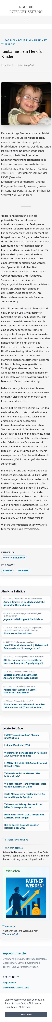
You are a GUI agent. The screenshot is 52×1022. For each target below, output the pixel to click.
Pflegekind (15, 151)
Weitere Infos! (10, 934)
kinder (8, 570)
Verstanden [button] (26, 1014)
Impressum (9, 982)
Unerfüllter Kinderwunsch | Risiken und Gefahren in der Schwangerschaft (25, 647)
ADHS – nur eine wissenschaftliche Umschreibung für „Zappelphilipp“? (23, 662)
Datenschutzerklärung (16, 987)
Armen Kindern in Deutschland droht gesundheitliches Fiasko (24, 604)
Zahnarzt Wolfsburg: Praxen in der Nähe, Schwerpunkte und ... (23, 806)
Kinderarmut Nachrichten (17, 633)
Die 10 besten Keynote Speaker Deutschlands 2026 (21, 826)
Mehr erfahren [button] (26, 1007)
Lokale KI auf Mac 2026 (17, 745)
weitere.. (25, 570)
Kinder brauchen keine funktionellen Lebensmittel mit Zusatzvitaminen (24, 706)
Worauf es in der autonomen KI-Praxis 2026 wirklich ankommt (25, 754)
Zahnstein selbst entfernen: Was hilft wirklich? (22, 775)
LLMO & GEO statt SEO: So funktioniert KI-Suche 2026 (25, 764)
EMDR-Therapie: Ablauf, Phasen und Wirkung (21, 737)
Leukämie (24, 312)
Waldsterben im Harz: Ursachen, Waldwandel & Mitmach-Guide (25, 785)
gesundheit (19, 557)
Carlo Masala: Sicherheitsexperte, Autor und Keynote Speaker (25, 795)
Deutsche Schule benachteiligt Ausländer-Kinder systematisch (20, 676)
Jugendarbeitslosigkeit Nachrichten (23, 619)
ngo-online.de (14, 953)
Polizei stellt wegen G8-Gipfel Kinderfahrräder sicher (19, 691)
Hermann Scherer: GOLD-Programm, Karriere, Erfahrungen (24, 816)
